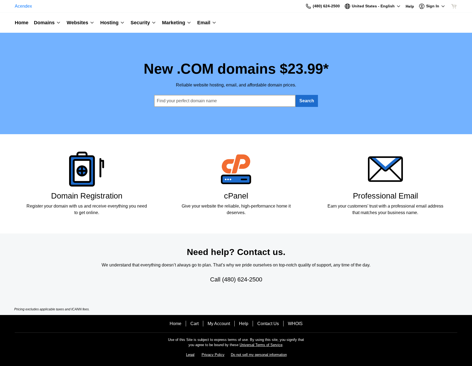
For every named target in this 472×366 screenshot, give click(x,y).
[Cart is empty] (454, 6)
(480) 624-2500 (242, 279)
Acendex (23, 6)
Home (175, 323)
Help (243, 323)
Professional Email (385, 195)
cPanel (236, 195)
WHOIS (295, 323)
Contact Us (268, 323)
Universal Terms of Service (261, 345)
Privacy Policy (213, 355)
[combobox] (225, 100)
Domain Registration (86, 195)
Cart (194, 323)
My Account (219, 323)
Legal (190, 355)
